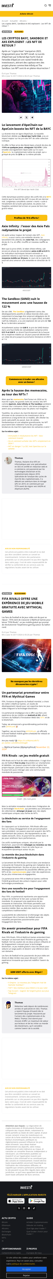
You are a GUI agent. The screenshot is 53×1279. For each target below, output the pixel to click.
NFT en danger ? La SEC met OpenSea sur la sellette (27, 447)
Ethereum (6, 1225)
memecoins (19, 399)
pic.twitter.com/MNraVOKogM (15, 743)
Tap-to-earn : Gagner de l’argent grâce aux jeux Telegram (28, 992)
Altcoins (23, 21)
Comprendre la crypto (11, 1253)
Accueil (5, 21)
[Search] (46, 5)
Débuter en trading (34, 1225)
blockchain (19, 808)
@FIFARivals (31, 731)
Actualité (14, 21)
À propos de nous (34, 1253)
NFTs (42, 717)
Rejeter (26, 1275)
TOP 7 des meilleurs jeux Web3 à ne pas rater (28, 988)
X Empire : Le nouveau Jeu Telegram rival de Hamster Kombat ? (27, 983)
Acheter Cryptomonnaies (37, 1222)
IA (2, 1241)
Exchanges (6, 1231)
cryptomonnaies (19, 872)
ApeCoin (7, 152)
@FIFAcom (10, 726)
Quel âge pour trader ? (36, 1228)
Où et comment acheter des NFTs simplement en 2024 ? (29, 442)
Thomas (13, 73)
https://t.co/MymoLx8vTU (28, 740)
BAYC (48, 197)
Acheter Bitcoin (26, 14)
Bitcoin (5, 1222)
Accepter (26, 1269)
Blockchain (20, 593)
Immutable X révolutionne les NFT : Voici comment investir (25, 437)
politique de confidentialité (23, 1264)
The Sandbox (18, 311)
